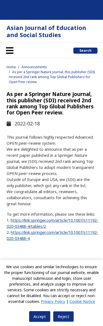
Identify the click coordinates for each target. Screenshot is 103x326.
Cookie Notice (82, 301)
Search (85, 50)
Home (11, 67)
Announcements (34, 67)
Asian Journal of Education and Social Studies (46, 31)
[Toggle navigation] (9, 50)
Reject (63, 316)
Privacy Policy (53, 301)
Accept (40, 316)
